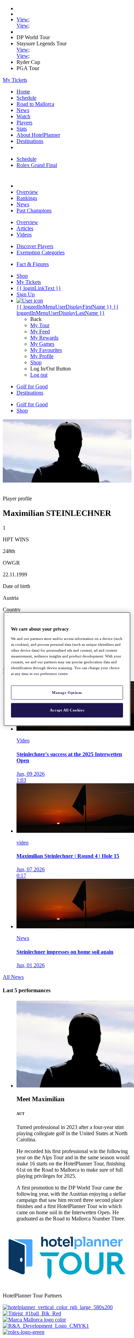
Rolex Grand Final (36, 165)
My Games (42, 344)
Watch (23, 116)
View (22, 19)
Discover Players (34, 246)
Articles (24, 228)
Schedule (26, 98)
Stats (21, 129)
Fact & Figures (32, 264)
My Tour (39, 325)
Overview (27, 192)
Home (23, 92)
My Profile (42, 356)
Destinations (29, 141)
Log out (38, 375)
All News (13, 977)
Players (24, 122)
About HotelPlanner (38, 135)
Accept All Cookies (67, 710)
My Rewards (44, 338)
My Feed (40, 331)
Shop (36, 362)
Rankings (26, 198)
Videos (24, 234)
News (22, 110)
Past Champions (34, 210)
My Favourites (46, 350)
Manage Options (67, 692)
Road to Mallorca (35, 104)
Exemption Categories (40, 252)
